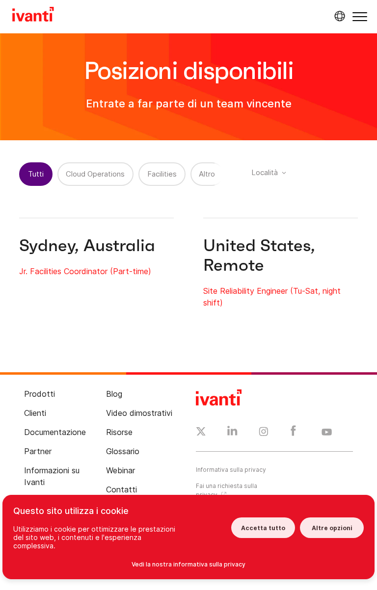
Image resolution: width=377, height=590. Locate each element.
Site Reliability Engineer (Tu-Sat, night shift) (272, 297)
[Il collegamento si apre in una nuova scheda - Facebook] (293, 433)
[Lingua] (338, 16)
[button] (360, 16)
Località (264, 172)
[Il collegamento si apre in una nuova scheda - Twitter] (201, 432)
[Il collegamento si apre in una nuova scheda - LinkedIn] (232, 433)
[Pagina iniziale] (33, 16)
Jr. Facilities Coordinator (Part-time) (85, 271)
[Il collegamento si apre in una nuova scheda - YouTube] (327, 432)
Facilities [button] (162, 174)
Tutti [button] (36, 174)
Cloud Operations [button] (95, 174)
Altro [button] (207, 174)
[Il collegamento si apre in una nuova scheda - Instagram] (264, 433)
